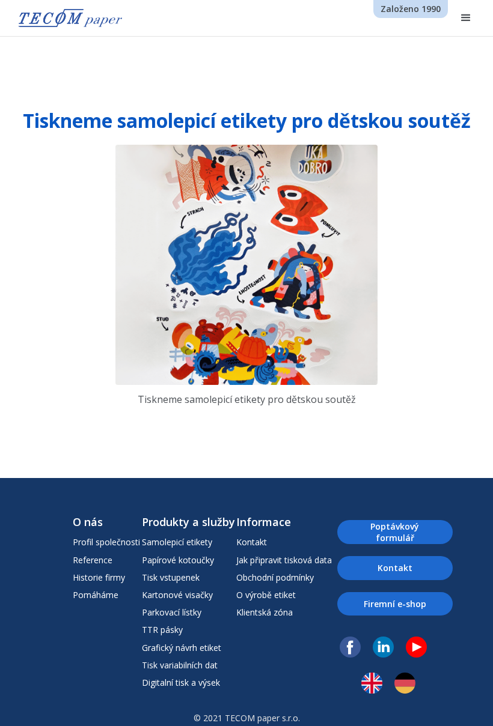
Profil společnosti (106, 542)
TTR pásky (162, 629)
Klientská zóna (264, 612)
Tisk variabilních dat (180, 665)
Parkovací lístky (171, 612)
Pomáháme (95, 594)
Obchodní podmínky (275, 577)
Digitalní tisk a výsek (181, 682)
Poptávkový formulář (394, 532)
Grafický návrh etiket (181, 647)
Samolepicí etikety (177, 542)
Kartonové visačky (177, 594)
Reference (92, 560)
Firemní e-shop (395, 604)
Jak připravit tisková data (284, 560)
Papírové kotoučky (178, 560)
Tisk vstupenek (171, 577)
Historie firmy (99, 577)
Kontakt (251, 542)
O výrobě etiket (266, 594)
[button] (466, 18)
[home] (70, 17)
